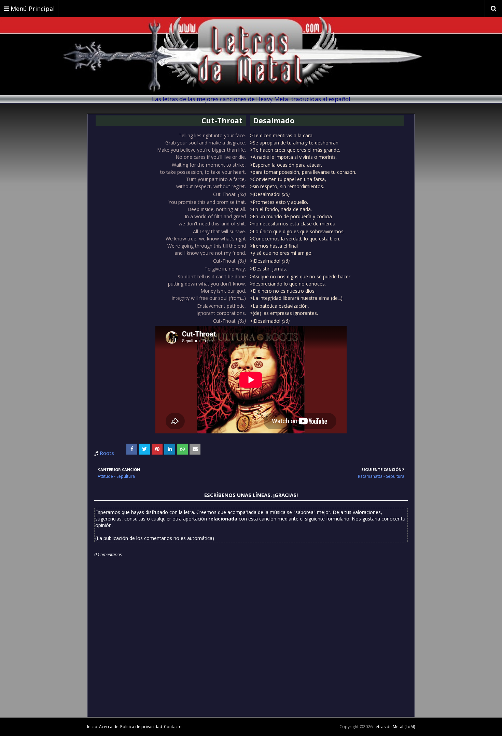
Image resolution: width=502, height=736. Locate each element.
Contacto (173, 727)
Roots (107, 452)
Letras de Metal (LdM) (394, 727)
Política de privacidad (141, 727)
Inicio (92, 727)
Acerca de (108, 727)
